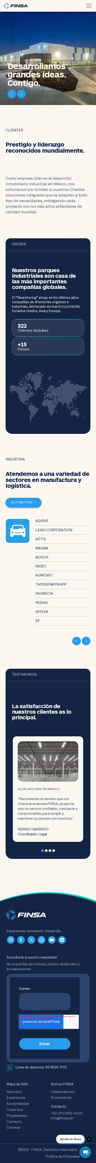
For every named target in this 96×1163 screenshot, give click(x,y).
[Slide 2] (46, 850)
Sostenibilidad (18, 1104)
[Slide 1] (42, 850)
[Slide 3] (49, 850)
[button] (12, 93)
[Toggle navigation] (88, 5)
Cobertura (15, 1110)
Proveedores (61, 1098)
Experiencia (16, 1098)
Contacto (14, 1122)
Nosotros (14, 1092)
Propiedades (17, 1115)
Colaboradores (63, 1092)
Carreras (13, 1127)
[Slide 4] (53, 850)
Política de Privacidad (63, 1156)
